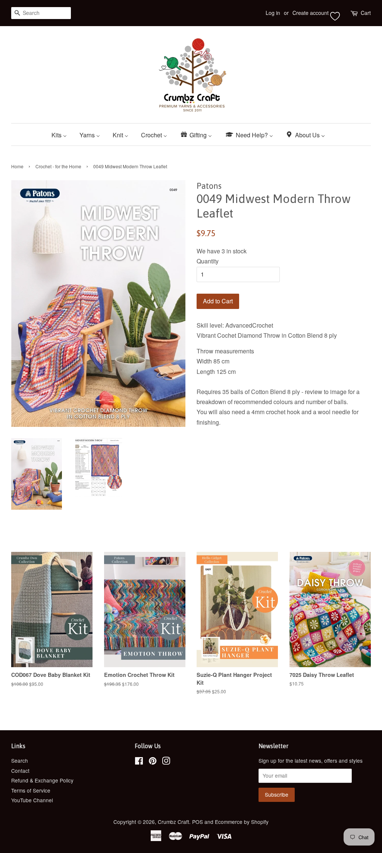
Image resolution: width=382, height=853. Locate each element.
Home (17, 166)
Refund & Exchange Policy (42, 780)
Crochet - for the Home (58, 166)
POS (197, 821)
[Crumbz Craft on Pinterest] (152, 762)
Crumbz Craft (173, 821)
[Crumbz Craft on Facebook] (139, 762)
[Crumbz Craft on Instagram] (166, 762)
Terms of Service (30, 790)
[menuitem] (62, 135)
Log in (273, 12)
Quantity (208, 261)
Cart (366, 12)
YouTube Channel (32, 800)
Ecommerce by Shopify (242, 821)
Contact (20, 770)
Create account (310, 12)
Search (19, 760)
